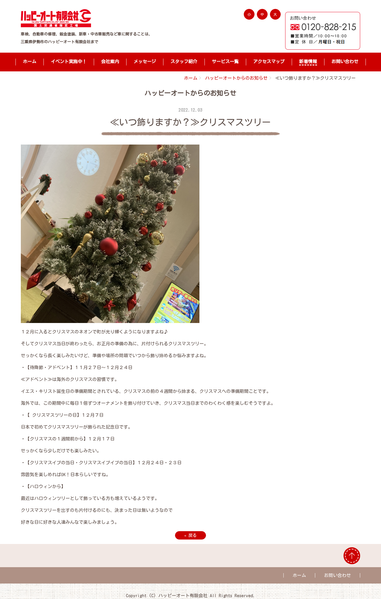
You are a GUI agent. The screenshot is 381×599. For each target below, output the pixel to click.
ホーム (29, 61)
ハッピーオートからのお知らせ (236, 78)
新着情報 (308, 61)
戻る (190, 535)
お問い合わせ (345, 61)
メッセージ (145, 61)
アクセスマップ (269, 61)
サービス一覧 (225, 61)
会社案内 (110, 61)
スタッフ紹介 (184, 61)
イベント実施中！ (69, 61)
